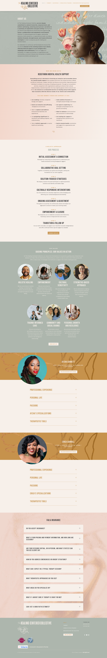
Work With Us (53, 344)
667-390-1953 (86, 626)
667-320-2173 (86, 624)
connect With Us (53, 233)
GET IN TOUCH (84, 6)
